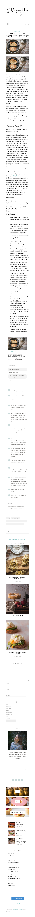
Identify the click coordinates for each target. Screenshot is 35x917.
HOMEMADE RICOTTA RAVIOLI (18, 537)
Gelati (9, 874)
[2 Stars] (9, 359)
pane (25, 521)
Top (27, 913)
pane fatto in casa (11, 523)
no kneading (19, 521)
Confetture (10, 860)
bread (8, 518)
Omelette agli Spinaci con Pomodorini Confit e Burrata (21, 832)
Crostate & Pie (11, 865)
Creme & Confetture (13, 862)
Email (7, 689)
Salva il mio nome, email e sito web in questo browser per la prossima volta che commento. (9, 711)
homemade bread (15, 518)
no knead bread (10, 521)
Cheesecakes (11, 858)
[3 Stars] (10, 359)
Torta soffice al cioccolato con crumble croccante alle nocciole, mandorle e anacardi (21, 841)
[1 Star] (8, 359)
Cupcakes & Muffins (12, 867)
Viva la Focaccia (18, 176)
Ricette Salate (11, 881)
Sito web (8, 695)
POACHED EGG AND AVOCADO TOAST (17, 539)
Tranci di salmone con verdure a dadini (21, 823)
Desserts (10, 869)
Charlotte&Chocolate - (17, 909)
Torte (9, 883)
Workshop (10, 885)
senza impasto (20, 523)
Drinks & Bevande (12, 871)
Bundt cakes (11, 855)
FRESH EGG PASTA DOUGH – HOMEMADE (17, 578)
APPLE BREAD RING (17, 615)
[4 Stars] (11, 359)
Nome (7, 683)
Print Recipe (14, 351)
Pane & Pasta (17, 31)
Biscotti (10, 853)
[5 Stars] (12, 359)
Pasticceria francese (13, 878)
